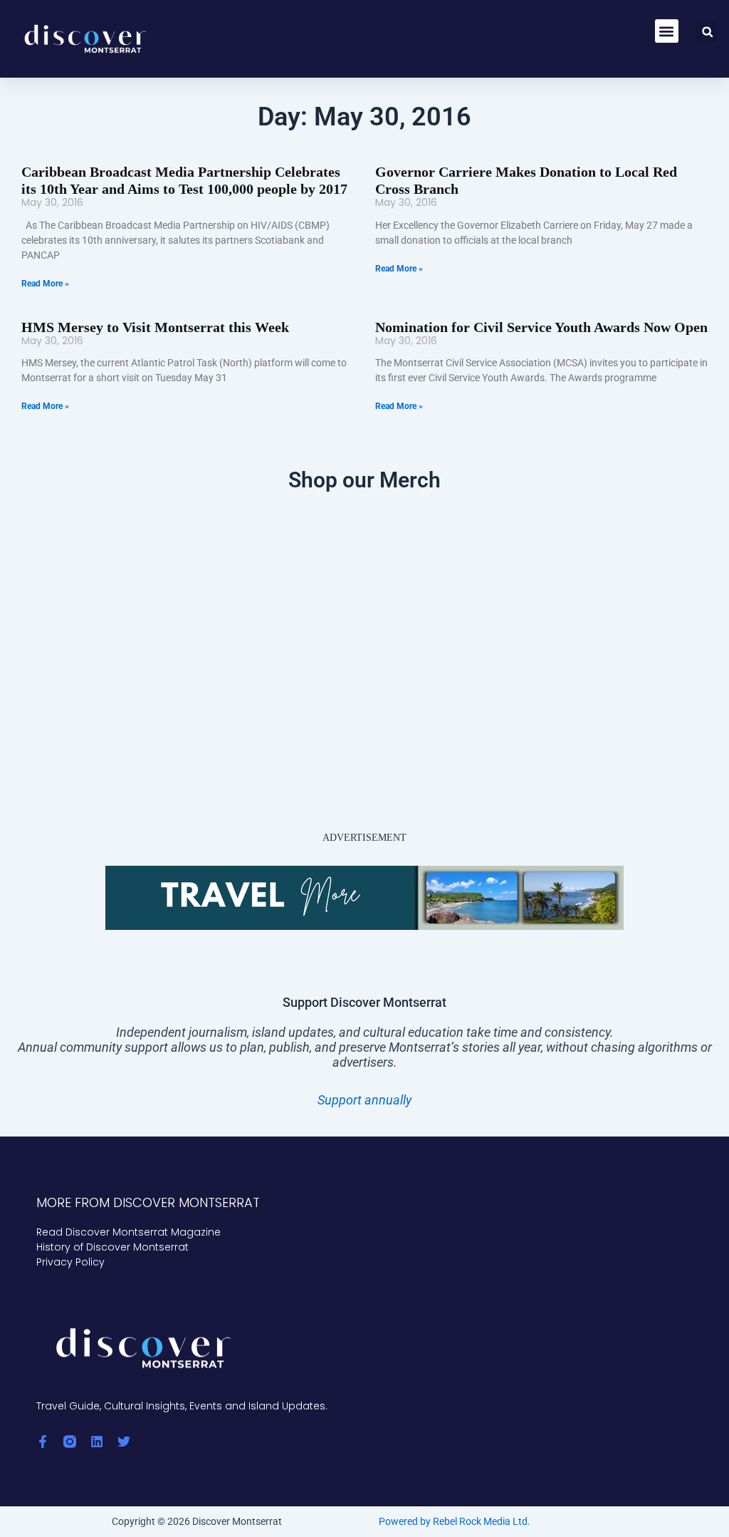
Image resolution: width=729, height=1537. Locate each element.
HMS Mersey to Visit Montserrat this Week (155, 327)
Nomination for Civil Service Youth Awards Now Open (541, 327)
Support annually (364, 1099)
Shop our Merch (364, 479)
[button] (666, 31)
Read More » (45, 284)
